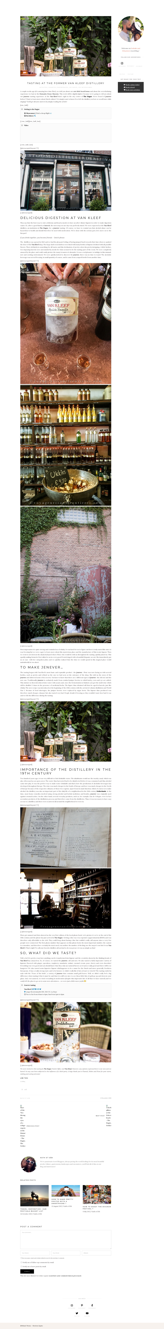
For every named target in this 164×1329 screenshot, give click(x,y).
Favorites (52, 87)
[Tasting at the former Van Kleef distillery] (28, 1164)
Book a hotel (130, 87)
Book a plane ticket (133, 85)
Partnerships (62, 87)
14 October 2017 (26, 1214)
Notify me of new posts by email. (34, 1266)
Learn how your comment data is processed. (65, 1276)
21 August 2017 (57, 1206)
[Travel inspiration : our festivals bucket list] (34, 1195)
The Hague (73, 87)
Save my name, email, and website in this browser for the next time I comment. (43, 1258)
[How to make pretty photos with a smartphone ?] (66, 1191)
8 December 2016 (106, 1098)
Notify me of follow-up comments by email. (38, 1262)
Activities (43, 87)
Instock (47, 225)
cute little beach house (81, 91)
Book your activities (133, 90)
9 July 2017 (86, 1211)
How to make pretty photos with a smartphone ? (62, 1201)
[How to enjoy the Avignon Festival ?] (97, 1194)
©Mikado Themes (25, 1326)
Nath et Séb (25, 1098)
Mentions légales (38, 1326)
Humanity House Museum (49, 94)
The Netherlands (85, 87)
